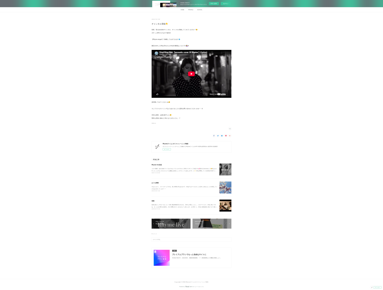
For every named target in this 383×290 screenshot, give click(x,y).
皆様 (153, 201)
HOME (182, 9)
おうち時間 (155, 183)
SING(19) (154, 123)
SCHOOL (199, 9)
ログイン (225, 3)
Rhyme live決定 (157, 165)
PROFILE (190, 9)
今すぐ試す (214, 3)
